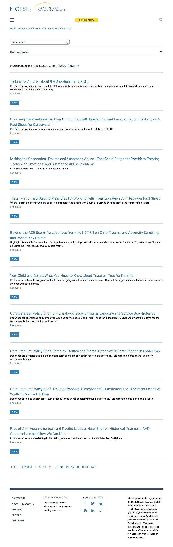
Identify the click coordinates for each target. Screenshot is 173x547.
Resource (41, 28)
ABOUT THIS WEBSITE (23, 504)
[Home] (37, 6)
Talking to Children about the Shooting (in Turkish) (49, 81)
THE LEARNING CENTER (55, 497)
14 (67, 467)
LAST (94, 467)
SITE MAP (17, 509)
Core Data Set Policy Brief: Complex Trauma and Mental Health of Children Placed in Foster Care (85, 351)
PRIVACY (16, 515)
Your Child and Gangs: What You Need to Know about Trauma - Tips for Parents (71, 276)
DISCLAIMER (18, 520)
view (14, 102)
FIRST (14, 467)
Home (13, 28)
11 (50, 467)
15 (72, 467)
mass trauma (26, 28)
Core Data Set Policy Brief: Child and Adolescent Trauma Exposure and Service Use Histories (82, 313)
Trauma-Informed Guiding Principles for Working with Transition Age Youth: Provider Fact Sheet (85, 198)
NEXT (85, 467)
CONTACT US (18, 498)
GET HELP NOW (86, 20)
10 (44, 467)
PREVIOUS (26, 467)
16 (78, 467)
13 (61, 467)
